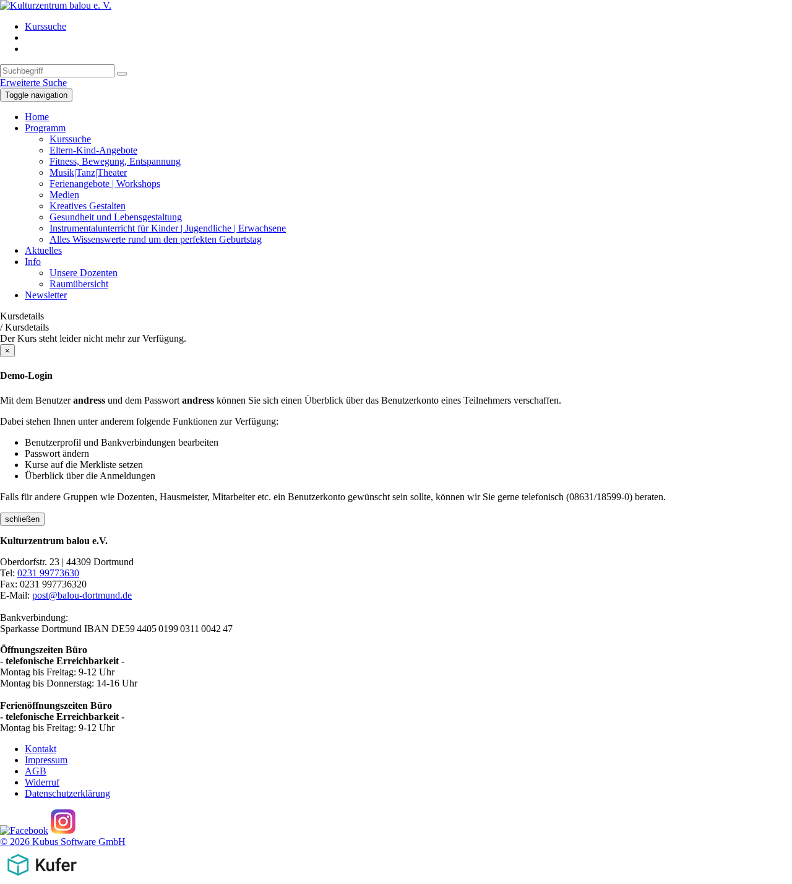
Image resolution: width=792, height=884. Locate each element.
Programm (45, 128)
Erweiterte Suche (33, 82)
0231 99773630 (48, 573)
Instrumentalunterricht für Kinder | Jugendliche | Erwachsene (168, 228)
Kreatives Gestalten (88, 206)
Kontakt (40, 748)
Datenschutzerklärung (67, 793)
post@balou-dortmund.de (82, 595)
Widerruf (42, 782)
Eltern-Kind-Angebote (93, 150)
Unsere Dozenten (84, 272)
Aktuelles (43, 250)
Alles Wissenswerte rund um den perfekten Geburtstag (156, 239)
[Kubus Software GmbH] (42, 878)
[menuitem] (408, 26)
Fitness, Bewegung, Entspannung (115, 161)
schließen (22, 519)
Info (33, 261)
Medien (64, 194)
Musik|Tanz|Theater (88, 172)
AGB (35, 771)
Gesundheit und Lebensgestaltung (116, 217)
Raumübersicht (79, 284)
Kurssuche (45, 26)
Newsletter (46, 295)
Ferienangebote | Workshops (105, 183)
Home (37, 116)
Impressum (46, 760)
